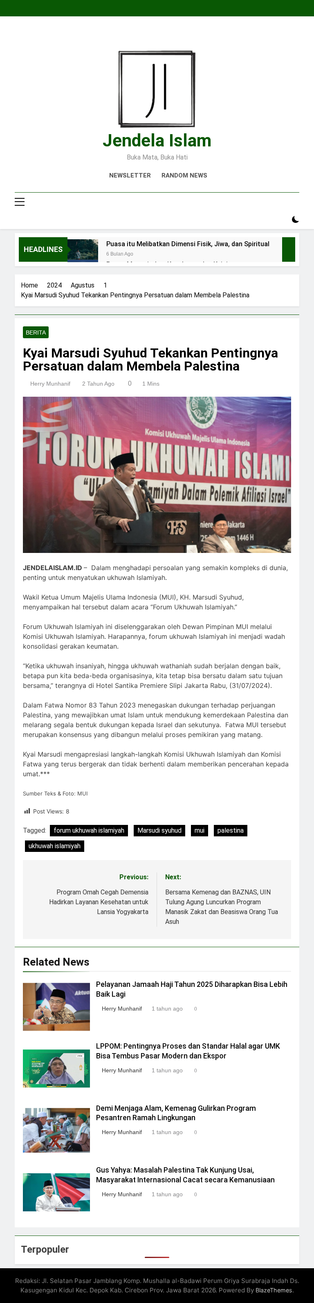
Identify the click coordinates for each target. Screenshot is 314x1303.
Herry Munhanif (50, 383)
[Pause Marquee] (288, 249)
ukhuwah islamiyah (55, 846)
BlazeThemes (274, 1290)
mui (199, 830)
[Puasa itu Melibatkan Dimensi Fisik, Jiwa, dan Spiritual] (82, 254)
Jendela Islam (157, 140)
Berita (36, 332)
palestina (231, 830)
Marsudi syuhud (159, 830)
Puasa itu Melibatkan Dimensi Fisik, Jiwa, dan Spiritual (187, 244)
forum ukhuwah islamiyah (89, 830)
